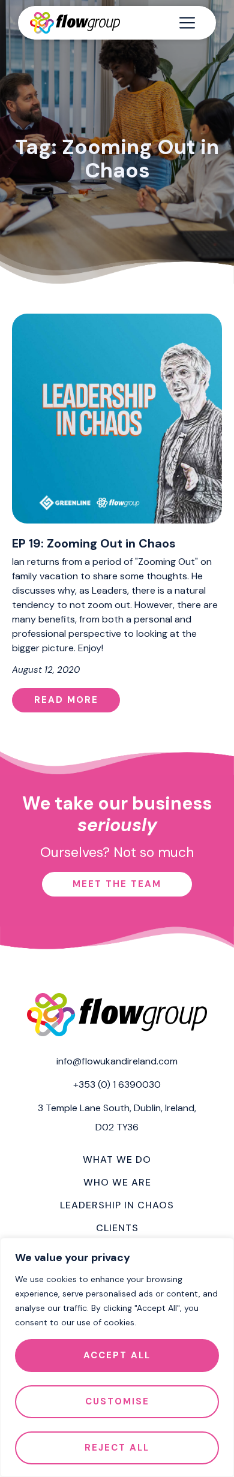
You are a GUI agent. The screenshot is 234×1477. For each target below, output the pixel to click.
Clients (117, 1228)
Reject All (117, 1448)
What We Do (117, 1159)
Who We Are (117, 1182)
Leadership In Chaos (117, 1205)
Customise (117, 1401)
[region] (117, 1357)
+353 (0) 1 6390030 (117, 1084)
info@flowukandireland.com (117, 1061)
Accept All (117, 1355)
